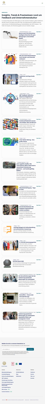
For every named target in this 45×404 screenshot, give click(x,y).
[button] (42, 3)
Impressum (27, 399)
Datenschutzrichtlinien (34, 399)
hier (14, 354)
